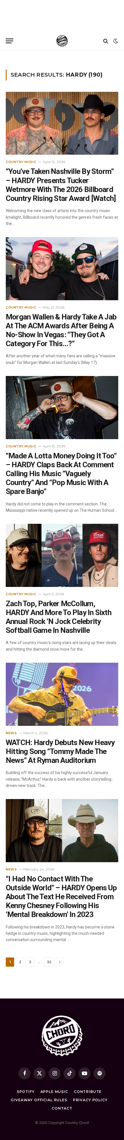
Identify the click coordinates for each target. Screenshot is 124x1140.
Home (10, 57)
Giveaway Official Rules (39, 1100)
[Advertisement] (62, 16)
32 (49, 962)
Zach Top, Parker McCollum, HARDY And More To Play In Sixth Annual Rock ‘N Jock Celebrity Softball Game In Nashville (58, 617)
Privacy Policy (90, 1100)
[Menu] (9, 40)
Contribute (88, 1091)
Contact (62, 1108)
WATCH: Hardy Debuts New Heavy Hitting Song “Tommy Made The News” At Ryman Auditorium (60, 751)
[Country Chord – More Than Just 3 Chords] (62, 41)
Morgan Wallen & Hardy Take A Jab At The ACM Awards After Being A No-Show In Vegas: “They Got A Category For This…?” (61, 330)
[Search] (105, 40)
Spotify (26, 1091)
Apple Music (54, 1091)
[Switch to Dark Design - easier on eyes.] (115, 41)
